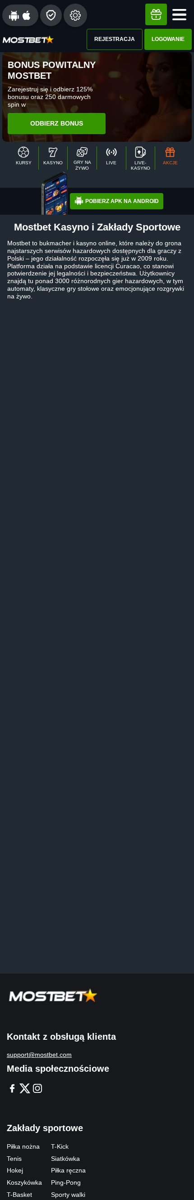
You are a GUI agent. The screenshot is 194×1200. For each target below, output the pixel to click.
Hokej (15, 1170)
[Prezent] (156, 14)
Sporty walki (68, 1194)
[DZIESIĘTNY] (75, 15)
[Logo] (28, 39)
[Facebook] (12, 1089)
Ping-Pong (66, 1182)
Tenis (14, 1158)
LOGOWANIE (168, 39)
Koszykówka (24, 1182)
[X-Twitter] (24, 1089)
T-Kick (60, 1146)
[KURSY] (23, 158)
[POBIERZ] (20, 15)
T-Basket (19, 1194)
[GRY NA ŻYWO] (82, 158)
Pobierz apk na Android (122, 201)
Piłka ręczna (68, 1170)
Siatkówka (65, 1158)
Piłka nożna (23, 1146)
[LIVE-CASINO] (140, 158)
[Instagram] (37, 1089)
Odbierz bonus (56, 123)
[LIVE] (111, 158)
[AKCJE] (170, 158)
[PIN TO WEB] (51, 15)
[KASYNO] (53, 158)
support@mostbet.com (39, 1054)
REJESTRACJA (114, 39)
